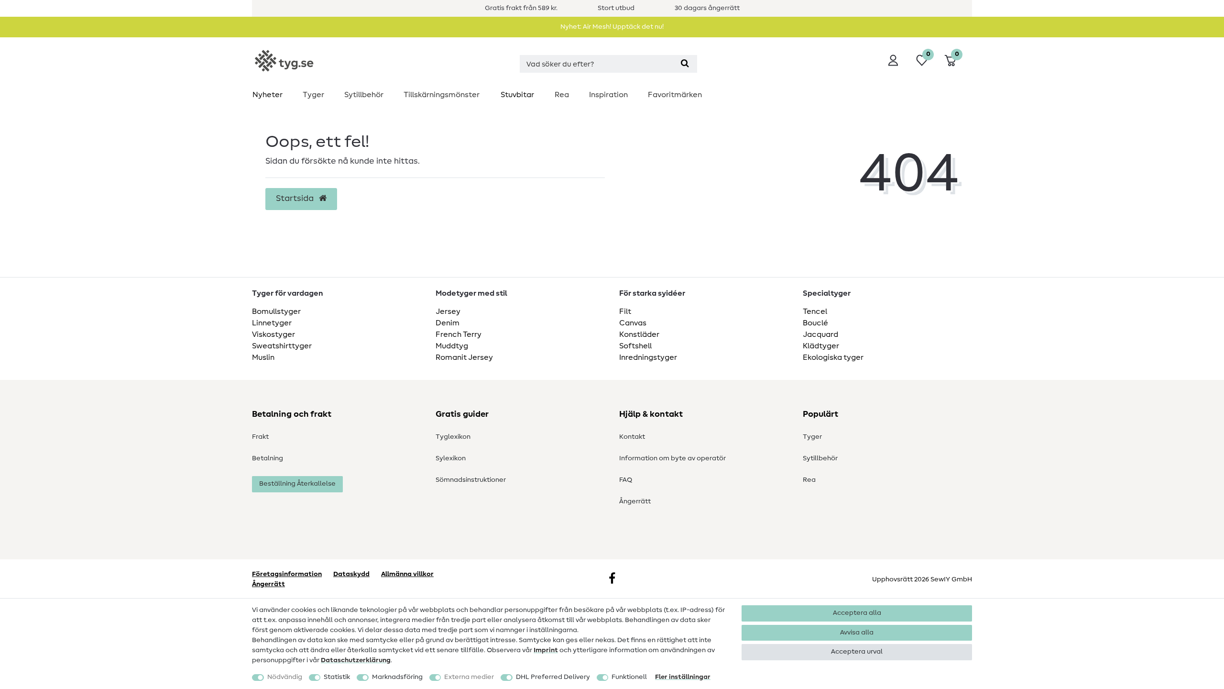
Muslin (263, 357)
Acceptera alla (857, 613)
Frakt (260, 436)
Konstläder (639, 334)
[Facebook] (612, 579)
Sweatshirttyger (282, 346)
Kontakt (632, 436)
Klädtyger (821, 346)
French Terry (458, 334)
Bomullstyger (276, 311)
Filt (625, 311)
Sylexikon (451, 458)
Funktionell (629, 677)
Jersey (448, 311)
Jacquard (820, 334)
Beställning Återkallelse (297, 483)
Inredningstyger (648, 357)
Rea (562, 95)
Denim (447, 323)
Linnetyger (272, 323)
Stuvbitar (517, 95)
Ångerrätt (635, 501)
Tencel (815, 311)
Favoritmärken (675, 95)
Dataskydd (351, 574)
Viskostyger (273, 334)
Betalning (267, 458)
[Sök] (685, 64)
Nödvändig (284, 677)
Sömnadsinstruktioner (471, 480)
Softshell (635, 346)
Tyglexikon (453, 436)
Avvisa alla (857, 632)
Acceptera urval (857, 651)
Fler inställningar (682, 677)
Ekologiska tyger (833, 357)
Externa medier (469, 677)
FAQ (625, 480)
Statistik (337, 677)
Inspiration (608, 95)
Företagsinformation (287, 574)
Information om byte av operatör (672, 458)
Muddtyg (452, 346)
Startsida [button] (296, 198)
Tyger (313, 95)
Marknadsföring (397, 677)
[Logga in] (893, 60)
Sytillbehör (363, 95)
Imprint (546, 650)
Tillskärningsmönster (442, 95)
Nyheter (267, 95)
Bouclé (815, 323)
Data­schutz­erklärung (356, 660)
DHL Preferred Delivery (553, 677)
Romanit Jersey (464, 357)
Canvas (632, 323)
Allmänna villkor (407, 574)
